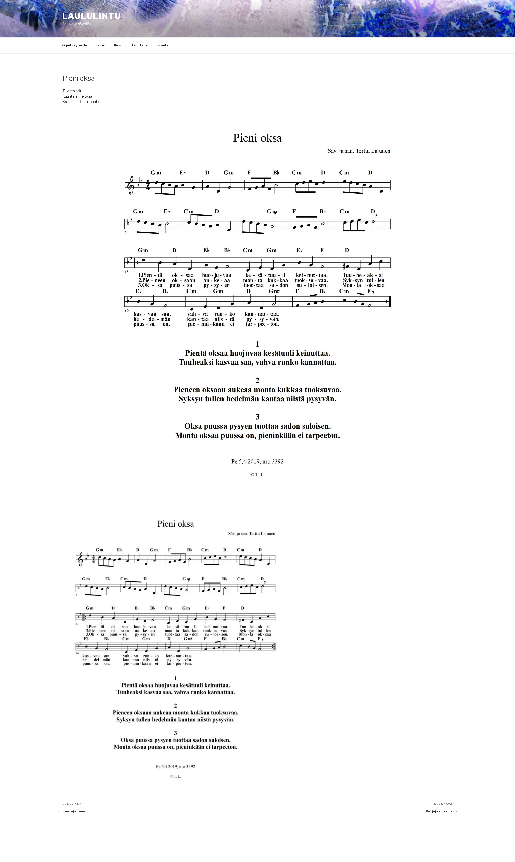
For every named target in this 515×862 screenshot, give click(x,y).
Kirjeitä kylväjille (74, 45)
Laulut (101, 45)
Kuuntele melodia (77, 96)
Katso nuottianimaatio (81, 102)
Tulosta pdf (71, 91)
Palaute (162, 45)
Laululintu (91, 16)
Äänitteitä (139, 45)
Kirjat (118, 45)
